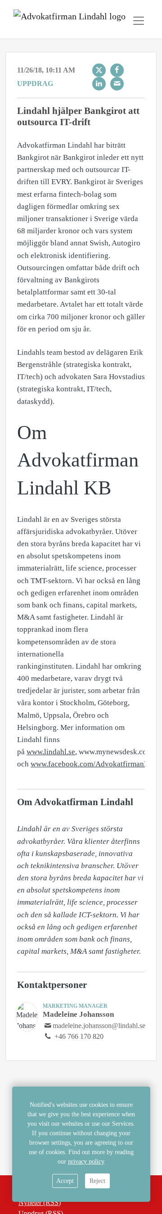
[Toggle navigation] (138, 20)
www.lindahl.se (51, 751)
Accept (65, 1181)
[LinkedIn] (99, 84)
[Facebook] (117, 70)
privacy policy (86, 1161)
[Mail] (117, 84)
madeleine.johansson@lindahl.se (99, 1025)
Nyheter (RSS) (39, 1202)
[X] (99, 70)
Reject (97, 1181)
